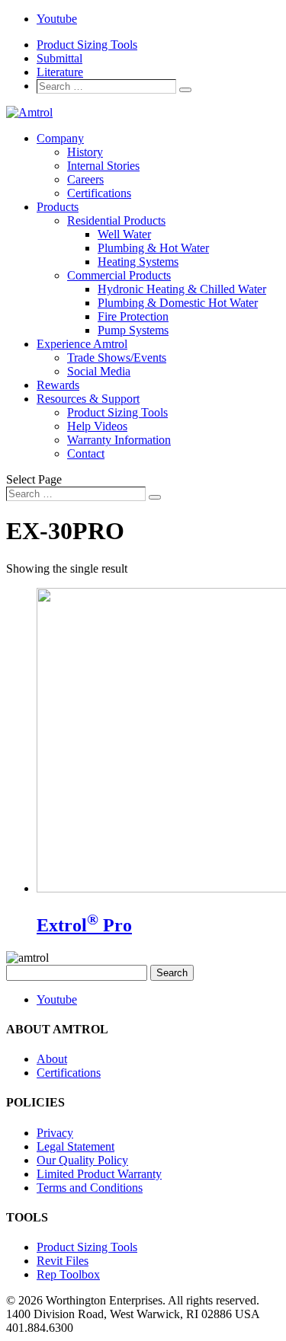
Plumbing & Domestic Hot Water (178, 302)
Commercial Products (119, 275)
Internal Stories (103, 165)
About (52, 1058)
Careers (85, 179)
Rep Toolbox (68, 1274)
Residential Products (116, 220)
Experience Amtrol (82, 343)
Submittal (59, 58)
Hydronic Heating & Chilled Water (182, 289)
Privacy (55, 1132)
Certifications (99, 193)
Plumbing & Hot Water (153, 247)
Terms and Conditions (90, 1187)
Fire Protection (133, 316)
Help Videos (97, 426)
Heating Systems (138, 261)
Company (60, 138)
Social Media (98, 371)
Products (58, 206)
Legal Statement (75, 1146)
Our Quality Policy (82, 1160)
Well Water (124, 234)
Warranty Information (119, 439)
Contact (85, 453)
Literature (60, 71)
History (85, 151)
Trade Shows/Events (116, 357)
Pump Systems (133, 330)
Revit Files (62, 1260)
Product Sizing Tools (87, 44)
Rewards (58, 384)
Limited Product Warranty (99, 1173)
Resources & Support (88, 398)
